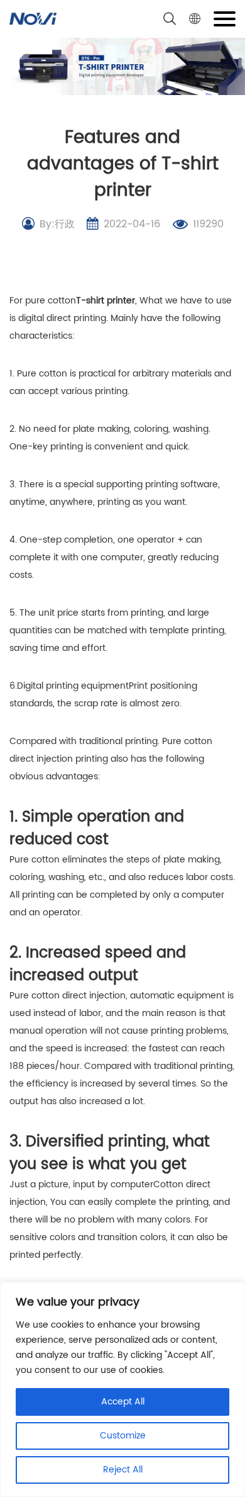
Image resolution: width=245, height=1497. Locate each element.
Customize (123, 1435)
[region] (122, 1389)
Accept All (122, 1401)
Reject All (123, 1469)
